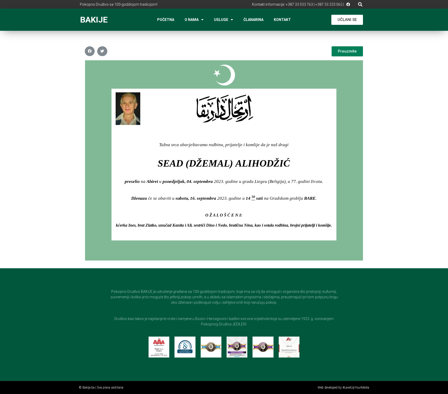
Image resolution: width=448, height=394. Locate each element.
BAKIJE (94, 20)
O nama (192, 20)
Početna (165, 20)
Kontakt (282, 20)
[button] (360, 4)
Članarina (253, 20)
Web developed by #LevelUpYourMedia (343, 387)
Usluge (221, 20)
